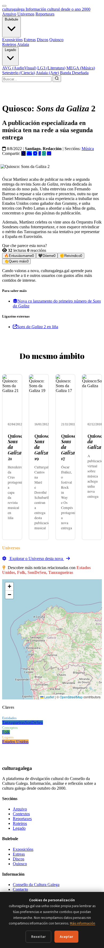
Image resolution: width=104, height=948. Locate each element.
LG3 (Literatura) (51, 68)
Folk (6, 732)
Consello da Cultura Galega (36, 884)
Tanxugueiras (13, 722)
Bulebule (11, 19)
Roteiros (9, 44)
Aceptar (66, 936)
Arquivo (9, 14)
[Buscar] (57, 78)
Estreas (30, 39)
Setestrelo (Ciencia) (18, 72)
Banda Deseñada (74, 72)
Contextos (21, 814)
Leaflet (48, 697)
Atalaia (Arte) (47, 72)
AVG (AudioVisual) (19, 68)
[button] (9, 586)
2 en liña (37, 326)
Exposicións (12, 39)
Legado (10, 50)
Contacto (20, 889)
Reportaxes (44, 14)
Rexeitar (38, 936)
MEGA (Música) (80, 68)
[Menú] (4, 6)
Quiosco (56, 39)
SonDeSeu (34, 722)
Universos (25, 14)
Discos (42, 39)
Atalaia (23, 44)
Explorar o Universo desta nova (36, 558)
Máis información (82, 923)
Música (88, 148)
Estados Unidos (15, 741)
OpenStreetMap (71, 697)
